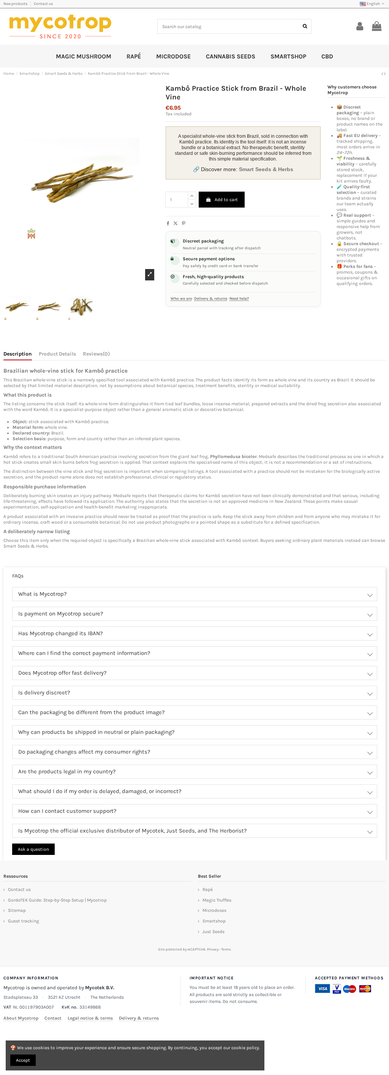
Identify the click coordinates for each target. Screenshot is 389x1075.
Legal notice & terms (90, 1018)
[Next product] (385, 73)
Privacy (212, 949)
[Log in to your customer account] (360, 26)
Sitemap (17, 910)
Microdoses (214, 910)
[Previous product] (382, 73)
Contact (53, 1018)
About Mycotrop (20, 1018)
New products (15, 4)
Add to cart (226, 199)
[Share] (168, 223)
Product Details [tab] (57, 354)
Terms (226, 949)
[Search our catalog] (305, 26)
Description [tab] (17, 354)
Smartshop (214, 921)
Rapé (207, 889)
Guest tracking (23, 921)
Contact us (43, 4)
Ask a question (33, 849)
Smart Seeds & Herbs (25, 546)
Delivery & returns (210, 298)
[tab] (96, 355)
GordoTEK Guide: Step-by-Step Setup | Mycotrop (57, 900)
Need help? (239, 298)
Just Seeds (213, 931)
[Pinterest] (183, 223)
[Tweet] (175, 223)
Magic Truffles (216, 900)
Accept (23, 1060)
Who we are (181, 298)
